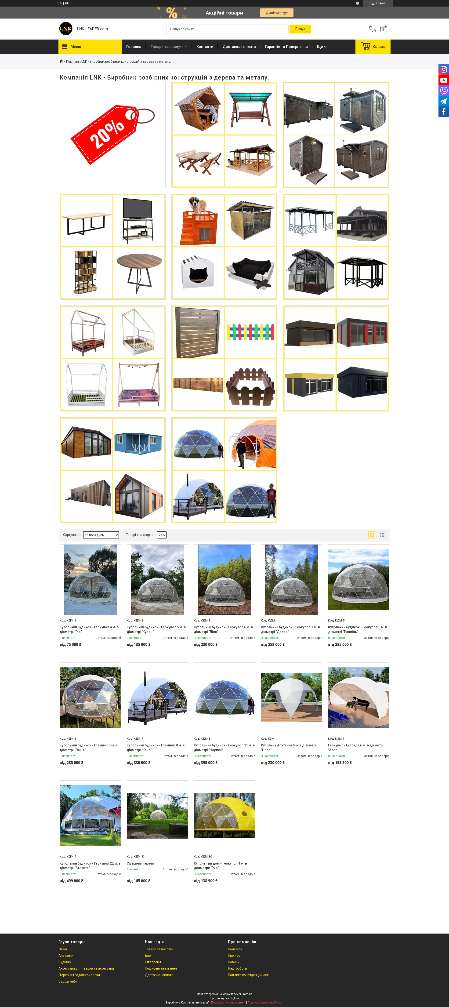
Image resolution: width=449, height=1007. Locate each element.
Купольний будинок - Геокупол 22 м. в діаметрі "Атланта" (90, 866)
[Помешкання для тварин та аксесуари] (224, 247)
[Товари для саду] (224, 135)
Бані (336, 99)
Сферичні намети (140, 863)
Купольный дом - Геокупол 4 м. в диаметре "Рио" (220, 866)
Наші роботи (237, 968)
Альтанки (65, 955)
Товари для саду (224, 99)
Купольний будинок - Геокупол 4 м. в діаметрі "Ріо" (89, 629)
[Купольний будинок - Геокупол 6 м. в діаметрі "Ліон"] (224, 579)
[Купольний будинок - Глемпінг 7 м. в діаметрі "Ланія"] (90, 697)
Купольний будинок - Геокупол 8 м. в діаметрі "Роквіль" (357, 629)
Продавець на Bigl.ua (224, 998)
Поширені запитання (161, 968)
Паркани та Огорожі (224, 322)
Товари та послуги (167, 46)
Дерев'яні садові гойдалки (79, 975)
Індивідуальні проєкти (336, 211)
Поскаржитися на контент (228, 1002)
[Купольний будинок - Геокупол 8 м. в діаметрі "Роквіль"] (358, 579)
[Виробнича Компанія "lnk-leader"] (65, 29)
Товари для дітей (112, 322)
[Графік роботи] (383, 29)
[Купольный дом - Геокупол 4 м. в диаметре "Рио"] (224, 815)
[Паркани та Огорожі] (224, 358)
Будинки (112, 434)
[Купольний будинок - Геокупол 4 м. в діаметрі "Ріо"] (90, 579)
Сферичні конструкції (224, 434)
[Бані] (336, 135)
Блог (148, 955)
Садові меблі (68, 981)
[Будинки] (113, 470)
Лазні (62, 949)
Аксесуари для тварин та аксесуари (86, 968)
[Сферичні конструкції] (224, 470)
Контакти (204, 46)
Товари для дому (112, 211)
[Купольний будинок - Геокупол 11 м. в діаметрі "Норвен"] (224, 697)
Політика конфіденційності (248, 975)
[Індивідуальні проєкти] (336, 247)
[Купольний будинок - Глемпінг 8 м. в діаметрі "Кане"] (157, 697)
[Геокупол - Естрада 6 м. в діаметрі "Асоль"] (358, 697)
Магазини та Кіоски (336, 322)
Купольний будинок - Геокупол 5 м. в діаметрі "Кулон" (156, 629)
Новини (233, 962)
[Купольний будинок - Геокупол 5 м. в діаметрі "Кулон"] (157, 579)
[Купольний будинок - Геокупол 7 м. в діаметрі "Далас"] (291, 579)
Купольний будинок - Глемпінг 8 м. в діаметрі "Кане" (156, 747)
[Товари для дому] (113, 247)
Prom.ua (247, 994)
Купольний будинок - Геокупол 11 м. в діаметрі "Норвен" (224, 747)
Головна (133, 46)
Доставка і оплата (239, 46)
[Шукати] (300, 29)
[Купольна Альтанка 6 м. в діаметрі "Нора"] (291, 697)
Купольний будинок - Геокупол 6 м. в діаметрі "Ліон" (223, 629)
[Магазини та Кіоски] (336, 358)
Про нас (234, 955)
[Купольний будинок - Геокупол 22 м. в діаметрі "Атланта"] (90, 815)
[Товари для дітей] (113, 358)
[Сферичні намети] (157, 815)
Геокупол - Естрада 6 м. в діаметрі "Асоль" (356, 747)
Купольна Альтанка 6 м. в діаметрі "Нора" (288, 747)
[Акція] (113, 135)
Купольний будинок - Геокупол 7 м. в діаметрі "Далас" (290, 629)
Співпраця (153, 962)
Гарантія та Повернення (286, 46)
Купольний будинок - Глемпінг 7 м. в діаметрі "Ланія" (88, 747)
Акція (112, 99)
